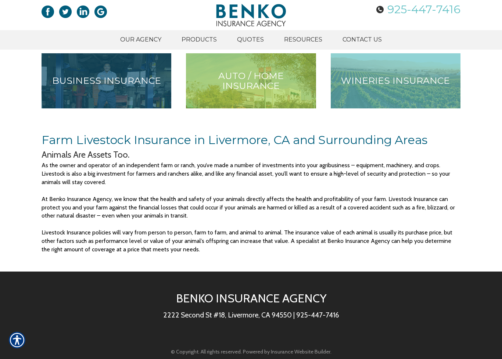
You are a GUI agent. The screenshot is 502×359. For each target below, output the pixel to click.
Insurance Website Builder (300, 351)
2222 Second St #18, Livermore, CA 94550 (227, 314)
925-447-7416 (423, 9)
